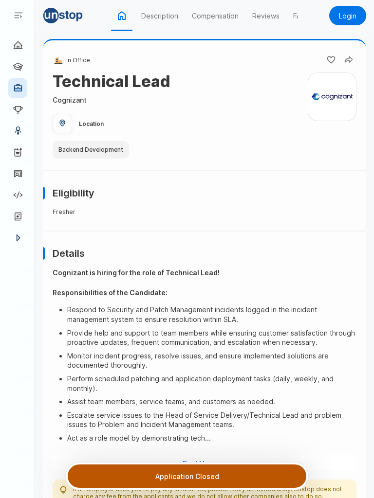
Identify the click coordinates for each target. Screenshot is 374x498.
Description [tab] (159, 16)
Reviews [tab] (266, 16)
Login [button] (347, 16)
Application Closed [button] (187, 476)
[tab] (121, 15)
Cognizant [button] (70, 100)
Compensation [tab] (215, 16)
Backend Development (90, 150)
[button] (77, 15)
